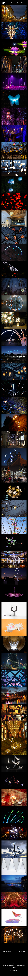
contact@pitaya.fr (14, 963)
